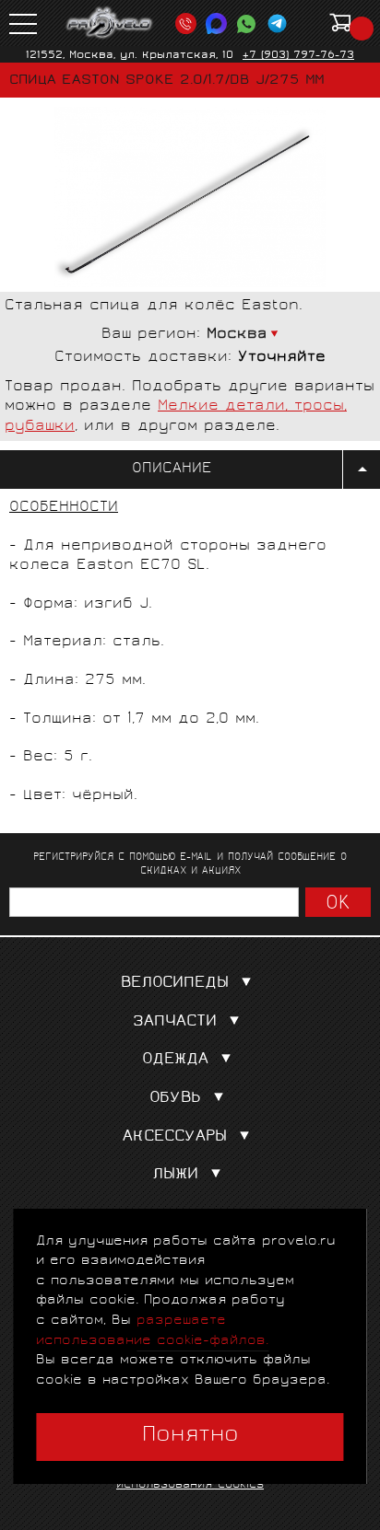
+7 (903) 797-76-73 (298, 56)
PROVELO (110, 23)
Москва (237, 334)
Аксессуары (175, 1137)
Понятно (190, 1436)
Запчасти (175, 1022)
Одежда (175, 1060)
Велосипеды (175, 983)
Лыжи (175, 1175)
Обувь (175, 1098)
